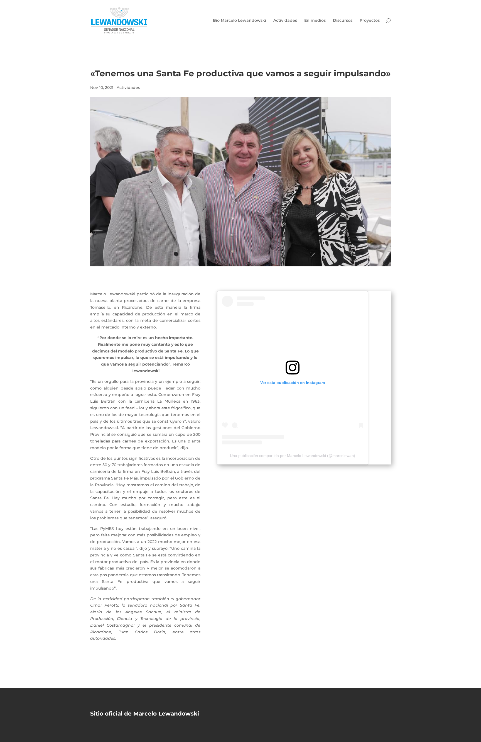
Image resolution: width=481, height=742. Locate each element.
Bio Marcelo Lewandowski (239, 20)
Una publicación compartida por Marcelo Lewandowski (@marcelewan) (292, 455)
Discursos (342, 20)
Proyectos (370, 20)
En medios (315, 20)
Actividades (285, 20)
